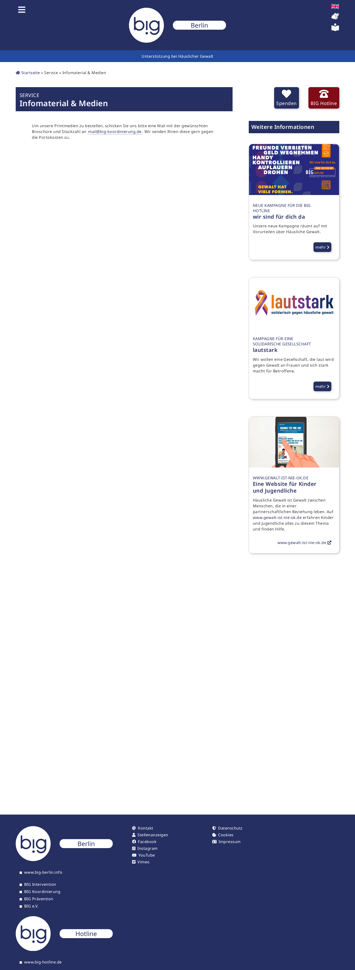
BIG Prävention (38, 899)
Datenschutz (230, 828)
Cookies (225, 835)
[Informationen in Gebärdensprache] (335, 18)
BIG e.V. (31, 906)
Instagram (147, 848)
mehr (321, 247)
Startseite (30, 72)
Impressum (230, 842)
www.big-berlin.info (43, 872)
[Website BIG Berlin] (64, 859)
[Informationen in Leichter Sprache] (335, 29)
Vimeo (143, 862)
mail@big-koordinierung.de (114, 131)
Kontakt (145, 828)
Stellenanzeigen (152, 835)
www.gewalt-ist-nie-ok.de (277, 517)
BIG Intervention (40, 884)
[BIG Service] (177, 25)
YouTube (146, 855)
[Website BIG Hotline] (64, 949)
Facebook (147, 842)
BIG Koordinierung (42, 892)
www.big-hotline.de (43, 962)
